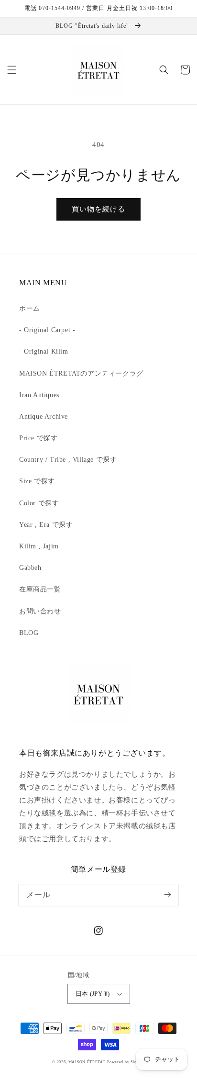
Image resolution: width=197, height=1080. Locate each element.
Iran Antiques (39, 395)
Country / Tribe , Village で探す (68, 459)
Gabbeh (30, 567)
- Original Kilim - (46, 351)
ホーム (29, 308)
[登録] (167, 894)
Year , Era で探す (46, 524)
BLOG (28, 632)
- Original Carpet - (47, 330)
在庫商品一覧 (40, 589)
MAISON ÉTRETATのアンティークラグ (81, 373)
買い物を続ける (98, 209)
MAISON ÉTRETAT (87, 1062)
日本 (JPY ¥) (93, 993)
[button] (11, 69)
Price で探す (38, 438)
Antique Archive (43, 416)
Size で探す (37, 481)
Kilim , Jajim (39, 546)
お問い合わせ (40, 611)
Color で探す (39, 503)
